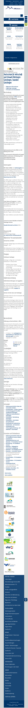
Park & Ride (8, 685)
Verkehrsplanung (9, 693)
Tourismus (15, 25)
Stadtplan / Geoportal (19, 46)
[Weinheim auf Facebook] (26, 16)
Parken (7, 688)
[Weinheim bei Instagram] (26, 18)
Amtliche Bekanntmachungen (12, 640)
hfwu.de (15, 346)
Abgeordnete (8, 626)
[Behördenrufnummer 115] (14, 518)
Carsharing (8, 683)
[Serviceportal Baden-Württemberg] (15, 69)
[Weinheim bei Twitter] (26, 20)
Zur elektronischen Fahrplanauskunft (12, 235)
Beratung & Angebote (9, 30)
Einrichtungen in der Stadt (12, 667)
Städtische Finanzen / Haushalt (13, 648)
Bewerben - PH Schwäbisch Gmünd (14, 449)
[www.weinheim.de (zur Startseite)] (14, 9)
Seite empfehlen (8, 475)
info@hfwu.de (16, 344)
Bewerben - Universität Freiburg (13, 451)
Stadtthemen (14, 19)
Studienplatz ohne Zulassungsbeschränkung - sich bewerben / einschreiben (13, 428)
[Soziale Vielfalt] (14, 524)
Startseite (7, 57)
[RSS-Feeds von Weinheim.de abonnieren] (26, 22)
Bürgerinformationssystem (12, 613)
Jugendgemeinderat (10, 624)
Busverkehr (8, 678)
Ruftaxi (7, 680)
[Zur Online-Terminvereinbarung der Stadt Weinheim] (26, 24)
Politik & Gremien (19, 29)
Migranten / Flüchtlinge (11, 600)
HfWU (15, 96)
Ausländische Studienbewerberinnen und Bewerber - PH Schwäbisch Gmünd (14, 440)
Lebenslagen (8, 579)
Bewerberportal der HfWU (10, 177)
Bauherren (8, 602)
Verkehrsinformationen (11, 672)
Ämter (6, 637)
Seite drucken (8, 473)
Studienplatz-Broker (10, 463)
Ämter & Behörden (10, 664)
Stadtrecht (8, 629)
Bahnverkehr (8, 675)
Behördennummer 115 (11, 584)
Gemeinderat (8, 616)
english (20, 4)
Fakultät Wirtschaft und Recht (11, 225)
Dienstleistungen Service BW (12, 582)
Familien (7, 587)
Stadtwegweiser (19, 38)
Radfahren (8, 691)
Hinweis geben (9, 1)
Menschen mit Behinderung (12, 595)
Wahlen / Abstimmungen (11, 645)
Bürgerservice (14, 22)
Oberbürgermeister (10, 611)
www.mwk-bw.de (8, 378)
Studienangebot (18, 167)
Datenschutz (14, 704)
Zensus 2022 (8, 658)
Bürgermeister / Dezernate (12, 635)
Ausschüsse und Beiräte (11, 621)
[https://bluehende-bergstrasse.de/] (14, 541)
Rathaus (9, 38)
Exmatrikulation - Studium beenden (14, 409)
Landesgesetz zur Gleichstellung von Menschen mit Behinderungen (14, 334)
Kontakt (16, 4)
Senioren (7, 592)
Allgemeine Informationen (12, 86)
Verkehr (9, 46)
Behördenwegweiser (14, 63)
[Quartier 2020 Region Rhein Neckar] (14, 559)
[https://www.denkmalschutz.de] (14, 536)
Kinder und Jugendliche (11, 589)
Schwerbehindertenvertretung (13, 656)
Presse (16, 2)
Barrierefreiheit (16, 1)
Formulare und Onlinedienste (13, 89)
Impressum (9, 704)
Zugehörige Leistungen (11, 88)
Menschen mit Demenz (11, 597)
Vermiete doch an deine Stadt (12, 605)
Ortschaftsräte (9, 619)
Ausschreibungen (9, 643)
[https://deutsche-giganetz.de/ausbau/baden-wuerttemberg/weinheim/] (14, 512)
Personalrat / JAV (9, 653)
